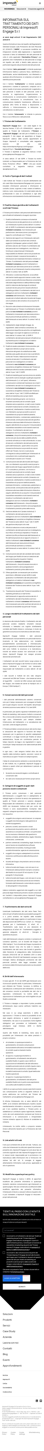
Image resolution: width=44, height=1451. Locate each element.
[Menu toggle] (40, 3)
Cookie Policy (13, 1433)
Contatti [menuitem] (7, 1348)
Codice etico (7, 1392)
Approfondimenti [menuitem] (12, 1365)
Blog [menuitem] (5, 1354)
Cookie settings (22, 1433)
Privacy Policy (4, 1433)
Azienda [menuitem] (7, 1337)
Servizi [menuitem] (6, 1325)
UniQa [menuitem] (5, 1383)
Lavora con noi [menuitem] (10, 1342)
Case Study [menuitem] (9, 1331)
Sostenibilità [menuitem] (7, 1388)
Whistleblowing (34, 1432)
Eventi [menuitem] (6, 1360)
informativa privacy (17, 1272)
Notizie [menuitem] (5, 1375)
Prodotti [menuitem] (7, 1319)
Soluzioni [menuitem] (8, 1314)
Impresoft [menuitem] (6, 1379)
